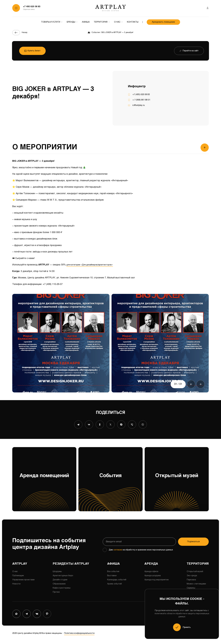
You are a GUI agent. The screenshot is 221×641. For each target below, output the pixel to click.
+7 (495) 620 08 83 (141, 94)
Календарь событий (116, 580)
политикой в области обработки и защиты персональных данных (182, 615)
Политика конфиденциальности (79, 633)
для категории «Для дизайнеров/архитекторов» (89, 265)
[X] (110, 424)
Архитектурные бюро (63, 576)
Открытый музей (171, 474)
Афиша (86, 22)
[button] (191, 384)
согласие (118, 550)
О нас (117, 22)
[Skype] (121, 424)
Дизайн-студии (60, 580)
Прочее (56, 592)
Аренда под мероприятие (156, 580)
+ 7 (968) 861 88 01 (141, 100)
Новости (16, 584)
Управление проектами (23, 580)
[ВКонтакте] (89, 424)
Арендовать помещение (163, 22)
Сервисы (191, 588)
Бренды (71, 22)
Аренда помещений (40, 474)
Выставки (112, 576)
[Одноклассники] (100, 424)
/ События (95, 32)
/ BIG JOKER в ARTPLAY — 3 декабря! (117, 32)
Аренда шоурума (152, 576)
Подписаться (193, 542)
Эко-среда (192, 576)
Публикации (18, 576)
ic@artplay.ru (138, 105)
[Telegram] (78, 424)
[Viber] (132, 424)
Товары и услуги (50, 22)
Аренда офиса (151, 571)
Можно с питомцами (196, 584)
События (100, 474)
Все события (113, 571)
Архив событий (114, 584)
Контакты (132, 22)
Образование (59, 584)
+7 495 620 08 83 (31, 7)
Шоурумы (57, 571)
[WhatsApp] (143, 424)
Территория (100, 22)
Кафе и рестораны (61, 588)
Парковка (191, 580)
